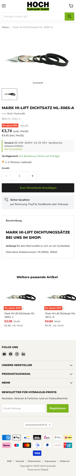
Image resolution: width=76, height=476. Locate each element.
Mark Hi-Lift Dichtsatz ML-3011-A (60, 315)
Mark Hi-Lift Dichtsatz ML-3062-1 (19, 315)
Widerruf (64, 461)
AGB (9, 461)
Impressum (50, 461)
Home (5, 27)
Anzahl (5, 168)
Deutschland (36, 424)
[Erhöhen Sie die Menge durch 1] (32, 175)
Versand (20, 461)
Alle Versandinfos (13, 149)
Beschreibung (14, 220)
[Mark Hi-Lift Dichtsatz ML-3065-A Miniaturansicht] (9, 94)
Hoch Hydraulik (16, 113)
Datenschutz (34, 461)
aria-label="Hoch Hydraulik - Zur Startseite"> (38, 6)
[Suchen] (69, 16)
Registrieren (58, 408)
